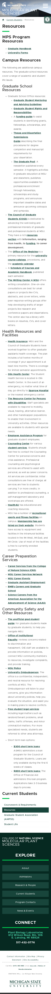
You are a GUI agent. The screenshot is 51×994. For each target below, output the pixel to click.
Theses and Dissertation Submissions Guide (27, 137)
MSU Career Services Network (25, 574)
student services (17, 448)
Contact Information (16, 957)
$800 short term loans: (27, 771)
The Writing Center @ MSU (23, 280)
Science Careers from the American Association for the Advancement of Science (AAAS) (27, 599)
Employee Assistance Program (25, 435)
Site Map (31, 957)
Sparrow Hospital (38, 390)
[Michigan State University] (25, 984)
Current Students (25, 894)
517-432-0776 (25, 942)
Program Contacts (25, 902)
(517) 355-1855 (18, 966)
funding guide (24, 117)
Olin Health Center (18, 374)
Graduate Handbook (19, 49)
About (25, 868)
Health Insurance (17, 341)
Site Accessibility (31, 960)
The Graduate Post (24, 162)
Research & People (25, 885)
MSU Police (14, 668)
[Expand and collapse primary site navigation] (45, 6)
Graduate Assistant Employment (26, 582)
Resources (9, 810)
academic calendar (23, 264)
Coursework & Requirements (20, 805)
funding (30, 243)
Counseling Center (18, 444)
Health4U (13, 505)
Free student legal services (23, 709)
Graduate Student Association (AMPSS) (21, 817)
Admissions (25, 877)
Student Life (11, 824)
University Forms (18, 53)
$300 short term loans (27, 746)
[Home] (3, 20)
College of (22, 838)
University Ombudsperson (23, 672)
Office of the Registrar (26, 252)
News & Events (25, 911)
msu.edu (33, 966)
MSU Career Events (19, 578)
